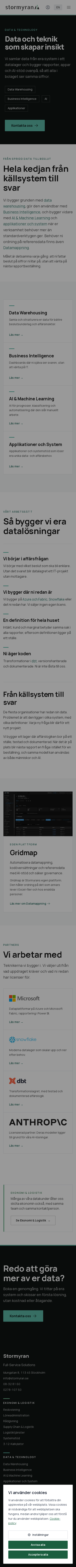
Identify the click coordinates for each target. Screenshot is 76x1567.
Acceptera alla (38, 1554)
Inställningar (40, 1535)
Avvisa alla (38, 1545)
